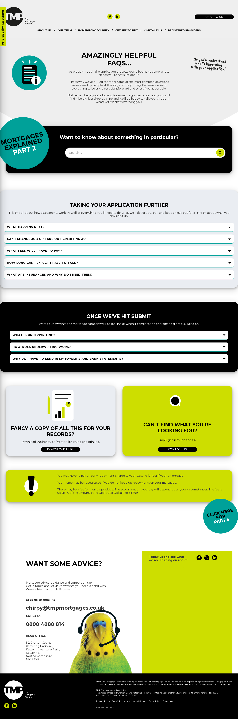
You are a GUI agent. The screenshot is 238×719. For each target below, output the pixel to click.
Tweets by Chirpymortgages (168, 566)
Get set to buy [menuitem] (126, 30)
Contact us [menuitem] (153, 30)
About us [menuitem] (44, 30)
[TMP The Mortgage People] (19, 25)
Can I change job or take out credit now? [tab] (46, 239)
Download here (60, 449)
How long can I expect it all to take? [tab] (42, 262)
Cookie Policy (118, 701)
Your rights (132, 701)
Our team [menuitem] (65, 30)
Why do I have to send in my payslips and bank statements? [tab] (68, 358)
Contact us (177, 449)
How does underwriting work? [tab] (42, 347)
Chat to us (214, 16)
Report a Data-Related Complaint (156, 701)
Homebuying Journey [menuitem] (93, 30)
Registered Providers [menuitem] (184, 30)
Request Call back (105, 707)
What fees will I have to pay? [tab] (34, 250)
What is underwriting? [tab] (34, 335)
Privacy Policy (103, 701)
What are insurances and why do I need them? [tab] (50, 274)
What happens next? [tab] (25, 227)
